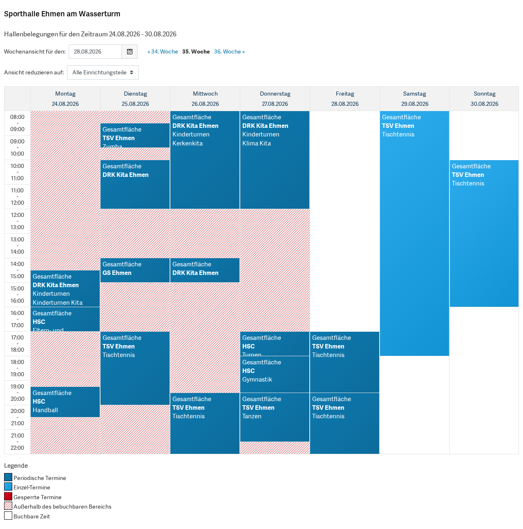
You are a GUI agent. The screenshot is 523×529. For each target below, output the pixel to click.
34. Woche (163, 51)
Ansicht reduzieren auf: (34, 72)
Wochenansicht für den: (34, 51)
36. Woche (229, 51)
